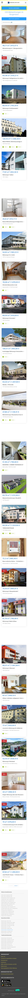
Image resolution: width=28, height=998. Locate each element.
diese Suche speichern (14, 18)
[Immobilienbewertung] (17, 990)
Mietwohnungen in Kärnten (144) (6, 932)
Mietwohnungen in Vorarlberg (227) (6, 931)
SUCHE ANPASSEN (14, 8)
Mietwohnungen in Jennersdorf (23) (7, 945)
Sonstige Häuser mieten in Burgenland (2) (7, 899)
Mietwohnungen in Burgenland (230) (7, 905)
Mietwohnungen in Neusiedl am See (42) (7, 939)
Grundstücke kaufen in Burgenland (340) (7, 911)
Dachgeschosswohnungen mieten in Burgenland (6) (9, 908)
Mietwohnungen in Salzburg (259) (6, 928)
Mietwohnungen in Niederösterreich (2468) (8, 922)
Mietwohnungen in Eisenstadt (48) (6, 938)
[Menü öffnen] (2, 2)
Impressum (3, 962)
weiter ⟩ (16, 885)
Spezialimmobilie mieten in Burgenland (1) (7, 914)
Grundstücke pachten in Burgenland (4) (7, 912)
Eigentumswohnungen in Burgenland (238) (8, 903)
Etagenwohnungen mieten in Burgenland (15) (8, 906)
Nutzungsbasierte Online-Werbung (9, 968)
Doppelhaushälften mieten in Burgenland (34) (8, 902)
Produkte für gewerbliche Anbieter (8, 958)
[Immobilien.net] (14, 2)
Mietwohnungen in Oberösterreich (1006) (7, 925)
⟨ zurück (11, 885)
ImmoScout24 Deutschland (7, 974)
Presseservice (4, 960)
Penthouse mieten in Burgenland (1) (6, 909)
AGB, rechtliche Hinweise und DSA (9, 964)
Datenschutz (4, 966)
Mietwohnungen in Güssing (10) (6, 948)
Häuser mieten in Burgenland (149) (6, 896)
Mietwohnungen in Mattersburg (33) (7, 942)
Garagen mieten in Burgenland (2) (6, 915)
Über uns (3, 956)
